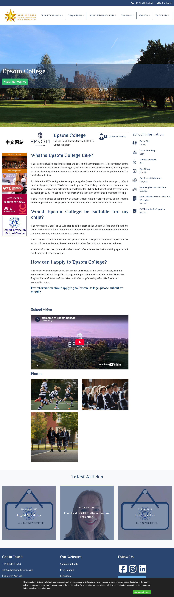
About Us (143, 15)
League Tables (75, 15)
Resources (126, 15)
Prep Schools (67, 570)
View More (46, 588)
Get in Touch (165, 3)
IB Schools (66, 576)
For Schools (161, 15)
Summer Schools (69, 564)
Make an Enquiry (15, 82)
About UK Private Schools (101, 15)
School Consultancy (51, 15)
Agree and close (142, 592)
